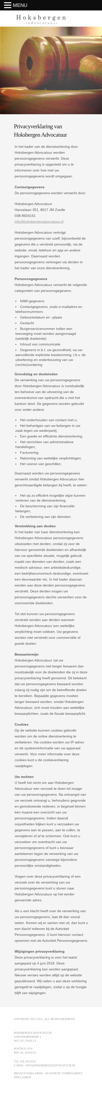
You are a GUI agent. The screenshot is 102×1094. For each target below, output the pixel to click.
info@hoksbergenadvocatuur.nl (39, 222)
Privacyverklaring (28, 1073)
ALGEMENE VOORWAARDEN (63, 1073)
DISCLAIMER (22, 1077)
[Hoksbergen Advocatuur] (41, 22)
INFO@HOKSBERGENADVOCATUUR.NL (50, 1065)
